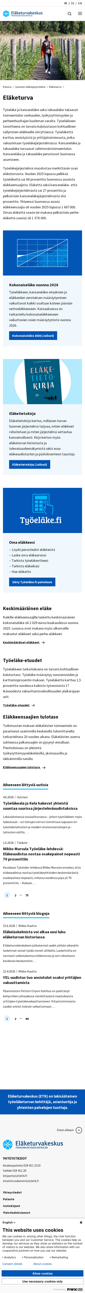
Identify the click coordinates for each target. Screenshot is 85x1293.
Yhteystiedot (12, 1192)
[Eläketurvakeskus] (22, 13)
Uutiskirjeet (11, 1206)
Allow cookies (42, 1273)
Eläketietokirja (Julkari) (29, 464)
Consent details (12, 1263)
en (80, 3)
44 (26, 1019)
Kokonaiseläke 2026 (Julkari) (33, 336)
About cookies (42, 1263)
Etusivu (7, 87)
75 (26, 895)
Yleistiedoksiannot (16, 1213)
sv (72, 3)
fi (65, 3)
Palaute (8, 1199)
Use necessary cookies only (42, 1281)
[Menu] (80, 14)
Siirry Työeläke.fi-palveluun (32, 582)
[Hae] (70, 13)
